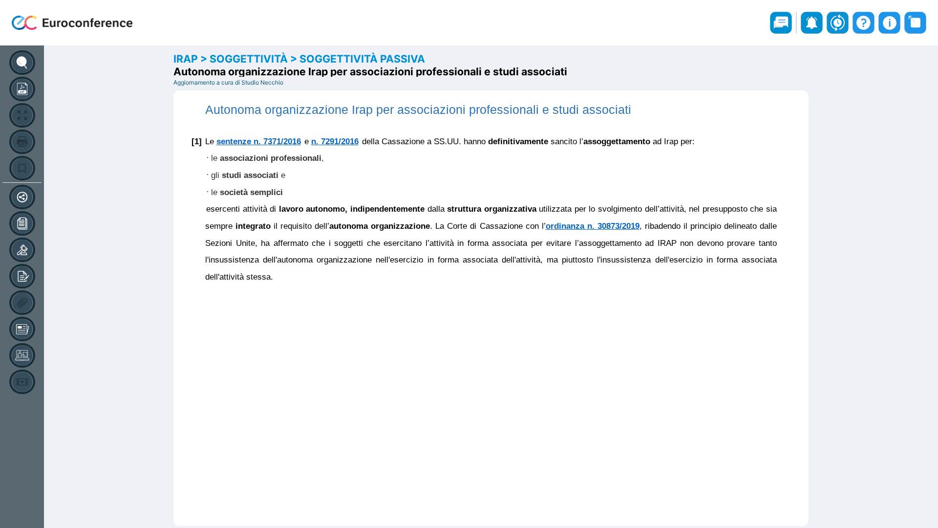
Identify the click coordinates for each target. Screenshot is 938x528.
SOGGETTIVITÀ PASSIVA (362, 58)
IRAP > (191, 58)
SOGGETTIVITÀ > (254, 58)
